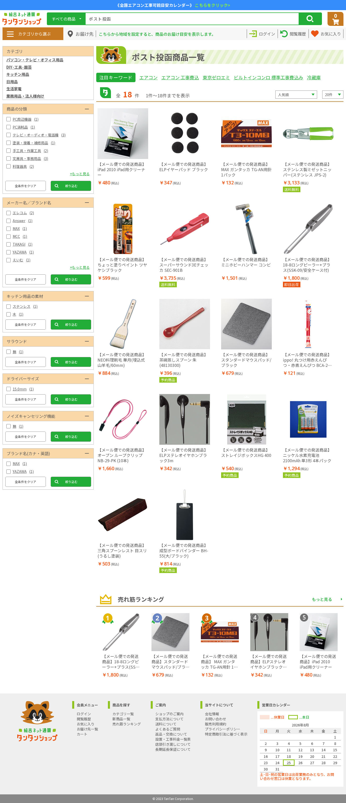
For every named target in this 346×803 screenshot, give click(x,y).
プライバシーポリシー (222, 728)
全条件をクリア (25, 186)
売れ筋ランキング (126, 723)
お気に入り (85, 723)
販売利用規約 (215, 723)
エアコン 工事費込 (180, 77)
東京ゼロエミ (216, 77)
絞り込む (71, 186)
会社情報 (212, 713)
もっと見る (322, 599)
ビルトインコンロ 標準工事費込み (268, 77)
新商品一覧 (121, 718)
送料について (166, 723)
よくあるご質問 (167, 728)
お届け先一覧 (87, 728)
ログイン (84, 713)
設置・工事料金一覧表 (173, 739)
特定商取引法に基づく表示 (226, 734)
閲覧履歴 (84, 718)
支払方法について (169, 718)
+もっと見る (80, 174)
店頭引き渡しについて (173, 744)
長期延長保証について (173, 749)
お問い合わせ (215, 718)
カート (82, 734)
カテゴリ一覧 (123, 713)
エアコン (148, 77)
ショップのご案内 (169, 713)
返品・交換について (171, 734)
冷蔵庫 (314, 77)
